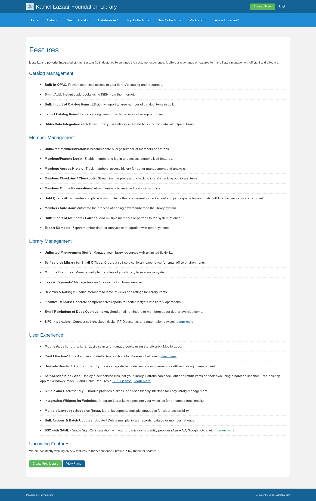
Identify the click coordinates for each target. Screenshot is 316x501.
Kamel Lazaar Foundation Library (76, 6)
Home (34, 20)
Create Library (263, 6)
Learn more (185, 321)
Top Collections (138, 20)
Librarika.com (283, 495)
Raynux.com (46, 495)
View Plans (169, 356)
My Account (197, 20)
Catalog (52, 20)
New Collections (169, 20)
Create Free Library (45, 463)
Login (282, 6)
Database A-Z (108, 20)
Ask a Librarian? (227, 20)
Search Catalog (78, 20)
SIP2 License (122, 381)
